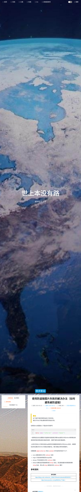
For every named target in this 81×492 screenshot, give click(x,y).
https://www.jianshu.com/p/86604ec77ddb (53, 480)
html (54, 410)
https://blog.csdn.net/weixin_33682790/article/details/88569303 (53, 477)
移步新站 (40, 391)
